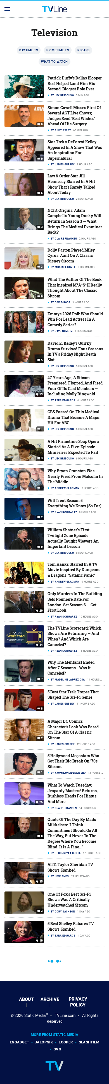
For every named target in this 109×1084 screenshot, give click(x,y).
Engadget (19, 1042)
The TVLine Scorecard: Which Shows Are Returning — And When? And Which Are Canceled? (74, 636)
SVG (57, 1049)
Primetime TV (57, 50)
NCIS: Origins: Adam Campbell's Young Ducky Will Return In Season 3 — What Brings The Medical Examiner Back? (75, 221)
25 (41, 802)
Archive (50, 999)
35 (41, 882)
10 (41, 941)
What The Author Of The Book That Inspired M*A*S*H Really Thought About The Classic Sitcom (75, 288)
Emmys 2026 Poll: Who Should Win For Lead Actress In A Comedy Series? (75, 319)
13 (41, 394)
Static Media (35, 1015)
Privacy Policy (78, 1002)
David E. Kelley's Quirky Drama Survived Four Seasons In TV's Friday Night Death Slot (75, 351)
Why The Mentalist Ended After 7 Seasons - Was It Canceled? (71, 668)
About (26, 999)
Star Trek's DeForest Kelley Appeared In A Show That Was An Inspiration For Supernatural (75, 150)
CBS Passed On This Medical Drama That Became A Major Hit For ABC (74, 417)
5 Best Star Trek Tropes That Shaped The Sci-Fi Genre (73, 694)
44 (41, 645)
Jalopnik (44, 1042)
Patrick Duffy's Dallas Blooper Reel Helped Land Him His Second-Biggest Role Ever (75, 83)
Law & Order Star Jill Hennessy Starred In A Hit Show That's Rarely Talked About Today (71, 184)
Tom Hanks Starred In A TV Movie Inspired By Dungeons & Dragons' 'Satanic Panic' (74, 570)
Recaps (83, 50)
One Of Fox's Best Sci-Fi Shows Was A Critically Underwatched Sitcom (69, 899)
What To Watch (54, 61)
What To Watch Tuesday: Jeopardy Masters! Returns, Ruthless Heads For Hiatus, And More (73, 793)
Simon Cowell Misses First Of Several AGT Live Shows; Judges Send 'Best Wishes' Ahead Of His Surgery (74, 116)
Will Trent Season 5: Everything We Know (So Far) (74, 503)
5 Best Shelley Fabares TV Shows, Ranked (71, 926)
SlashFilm (89, 1042)
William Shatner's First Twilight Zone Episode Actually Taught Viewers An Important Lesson (73, 538)
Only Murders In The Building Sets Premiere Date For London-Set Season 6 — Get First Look (75, 602)
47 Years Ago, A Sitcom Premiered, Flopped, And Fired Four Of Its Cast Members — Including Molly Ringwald (75, 386)
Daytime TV (28, 50)
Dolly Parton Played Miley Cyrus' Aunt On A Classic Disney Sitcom (71, 255)
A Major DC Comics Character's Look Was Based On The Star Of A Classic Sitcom (73, 729)
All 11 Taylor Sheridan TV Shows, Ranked (70, 867)
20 (41, 611)
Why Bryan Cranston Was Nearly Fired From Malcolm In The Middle (75, 476)
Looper (66, 1042)
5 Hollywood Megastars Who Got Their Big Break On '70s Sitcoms (73, 761)
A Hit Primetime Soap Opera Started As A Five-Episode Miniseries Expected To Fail (73, 447)
